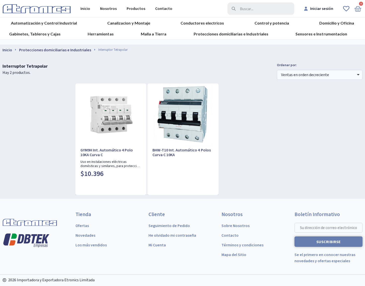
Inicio (85, 8)
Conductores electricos (202, 23)
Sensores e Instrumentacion (321, 33)
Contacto (163, 8)
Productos (136, 8)
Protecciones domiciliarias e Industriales (231, 33)
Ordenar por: (287, 65)
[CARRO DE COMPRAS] (357, 8)
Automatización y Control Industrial (44, 23)
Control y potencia (272, 23)
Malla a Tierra (153, 33)
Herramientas (100, 33)
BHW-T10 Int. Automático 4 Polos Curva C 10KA (181, 152)
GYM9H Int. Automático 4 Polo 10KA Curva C (106, 152)
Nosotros (108, 8)
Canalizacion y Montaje (128, 23)
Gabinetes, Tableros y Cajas (34, 33)
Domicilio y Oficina (336, 23)
